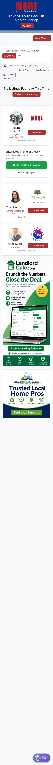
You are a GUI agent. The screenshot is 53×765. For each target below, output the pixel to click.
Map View (9, 74)
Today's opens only (29, 65)
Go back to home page (26, 94)
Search (8, 55)
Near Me (14, 65)
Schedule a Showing (27, 165)
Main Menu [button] (41, 38)
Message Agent (27, 172)
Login (28, 25)
